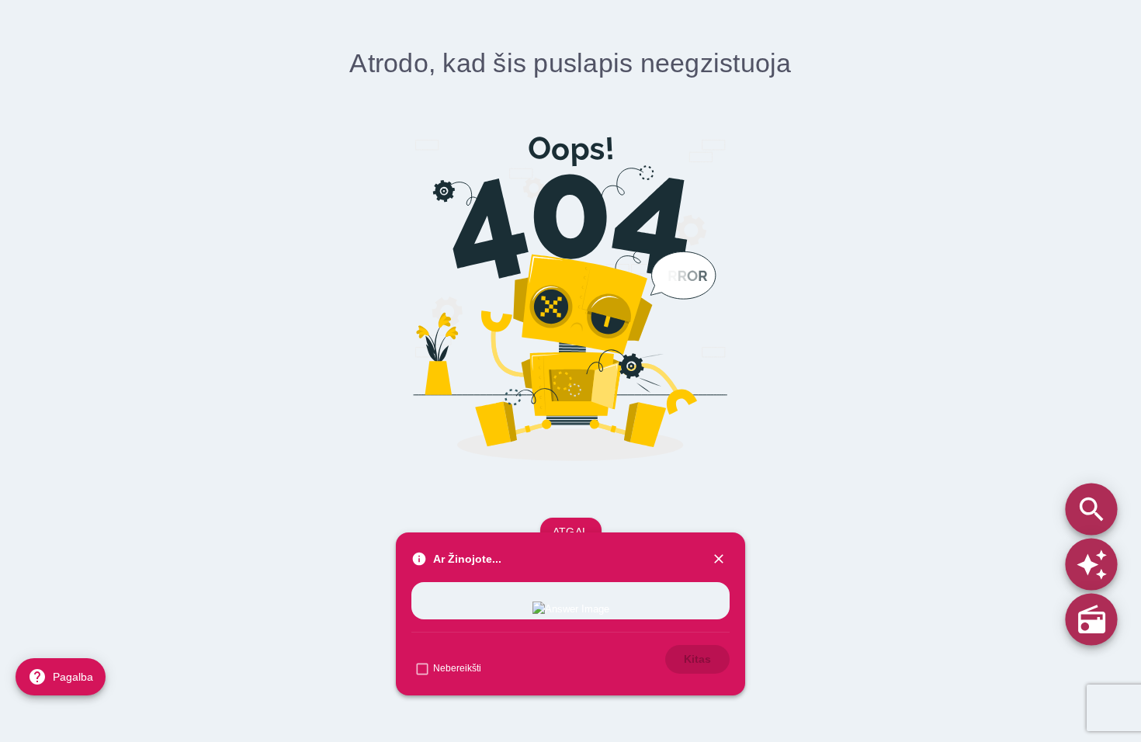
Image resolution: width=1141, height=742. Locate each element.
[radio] (1091, 619)
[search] (1091, 509)
